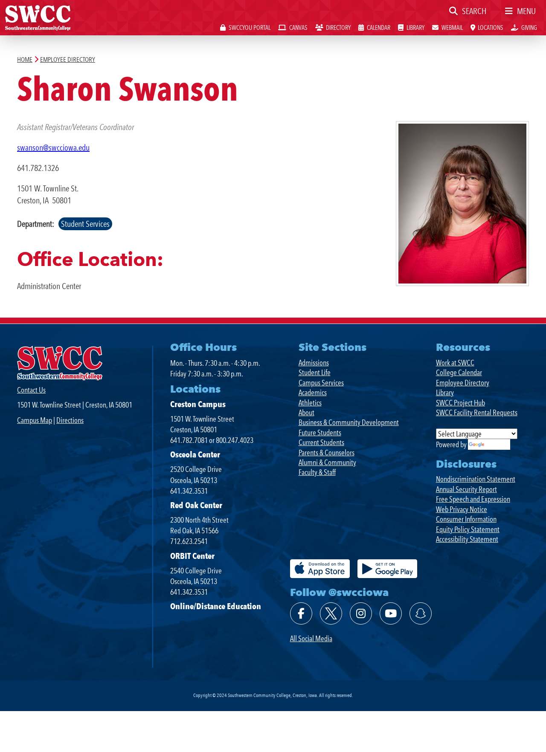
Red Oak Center (196, 505)
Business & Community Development (349, 422)
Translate (497, 444)
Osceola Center (195, 454)
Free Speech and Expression (473, 499)
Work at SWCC (455, 362)
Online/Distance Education (215, 606)
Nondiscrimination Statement (475, 478)
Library (445, 392)
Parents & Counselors (326, 452)
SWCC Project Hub (460, 402)
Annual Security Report (466, 489)
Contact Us (31, 389)
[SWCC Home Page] (37, 17)
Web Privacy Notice (461, 509)
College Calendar (459, 372)
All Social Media (311, 638)
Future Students (320, 432)
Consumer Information (466, 519)
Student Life (315, 372)
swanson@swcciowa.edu (53, 147)
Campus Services (321, 382)
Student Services (85, 224)
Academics (313, 392)
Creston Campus (198, 404)
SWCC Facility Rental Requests (476, 412)
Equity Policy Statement (468, 529)
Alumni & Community (327, 462)
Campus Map (34, 420)
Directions (70, 420)
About (306, 412)
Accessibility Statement (467, 539)
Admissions (314, 362)
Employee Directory (462, 382)
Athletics (310, 402)
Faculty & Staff (317, 472)
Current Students (321, 442)
